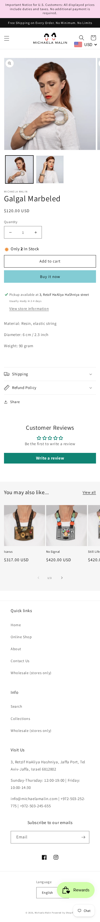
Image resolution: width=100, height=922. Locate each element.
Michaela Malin (43, 912)
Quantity (10, 222)
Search (16, 706)
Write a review (50, 458)
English (47, 892)
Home (16, 624)
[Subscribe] (83, 837)
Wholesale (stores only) (31, 672)
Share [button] (15, 401)
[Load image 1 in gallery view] (19, 169)
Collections (20, 718)
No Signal (53, 552)
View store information (29, 308)
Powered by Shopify (63, 912)
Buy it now (50, 276)
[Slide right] (62, 578)
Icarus (8, 552)
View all (89, 492)
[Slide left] (38, 578)
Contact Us (20, 660)
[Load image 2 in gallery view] (50, 169)
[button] (7, 38)
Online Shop (21, 636)
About (16, 648)
